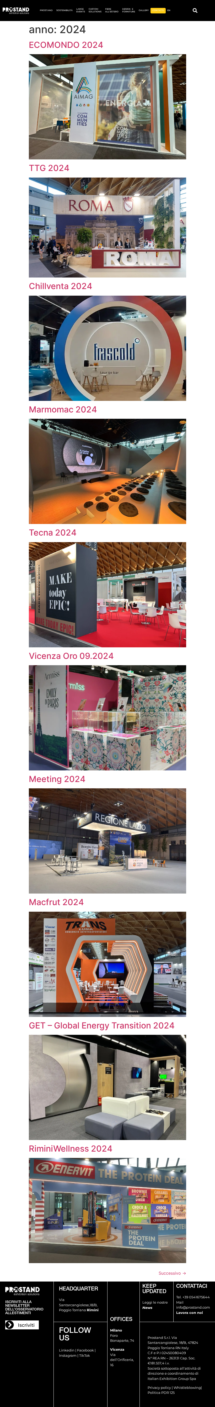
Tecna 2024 (53, 532)
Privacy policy (159, 1387)
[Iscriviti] (9, 1324)
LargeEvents (80, 10)
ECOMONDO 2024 (66, 45)
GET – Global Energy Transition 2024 (102, 1025)
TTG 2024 (49, 168)
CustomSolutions (95, 10)
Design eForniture (128, 10)
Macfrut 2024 (56, 902)
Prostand (46, 10)
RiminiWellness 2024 (70, 1148)
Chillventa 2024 (60, 286)
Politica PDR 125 (161, 1392)
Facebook (85, 1350)
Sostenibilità (64, 10)
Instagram (68, 1355)
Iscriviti (26, 1325)
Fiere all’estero (112, 10)
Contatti (158, 10)
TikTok (84, 1355)
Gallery (144, 10)
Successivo (172, 1273)
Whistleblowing (187, 1387)
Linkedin (66, 1350)
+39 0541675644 (196, 1297)
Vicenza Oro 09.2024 (71, 656)
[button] (195, 10)
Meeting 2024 (57, 779)
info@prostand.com (193, 1307)
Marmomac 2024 (63, 409)
